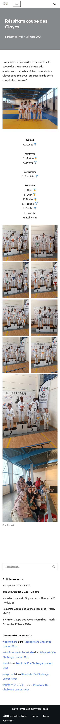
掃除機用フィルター (14, 685)
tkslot (5, 663)
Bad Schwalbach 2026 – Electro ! (21, 591)
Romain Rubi (16, 36)
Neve (15, 708)
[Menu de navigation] (17, 4)
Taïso (46, 716)
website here (9, 641)
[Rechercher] (54, 4)
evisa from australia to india (18, 652)
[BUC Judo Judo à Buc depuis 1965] (5, 3)
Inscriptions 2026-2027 (16, 585)
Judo (35, 716)
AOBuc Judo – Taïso (15, 716)
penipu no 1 (8, 674)
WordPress (41, 708)
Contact (8, 720)
